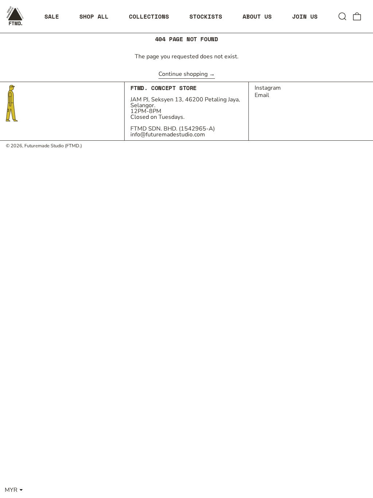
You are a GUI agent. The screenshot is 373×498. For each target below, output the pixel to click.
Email (262, 95)
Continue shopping (183, 74)
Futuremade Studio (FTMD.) (53, 146)
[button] (342, 16)
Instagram (268, 88)
